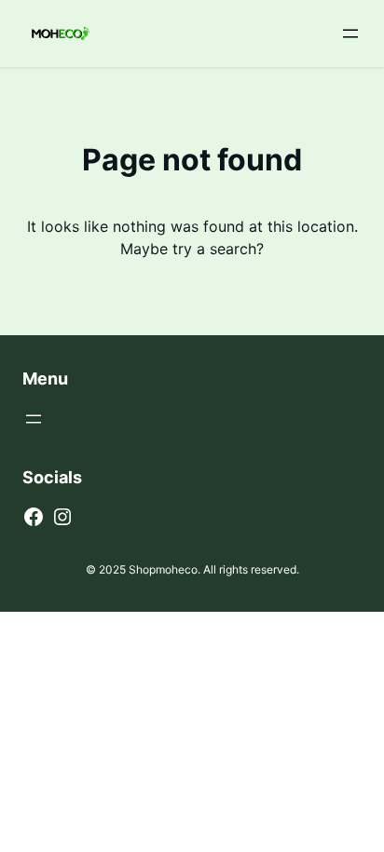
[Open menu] (350, 33)
